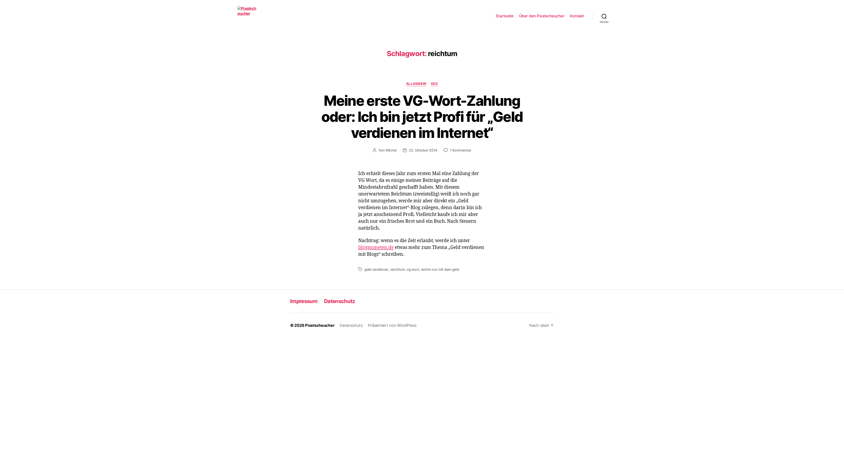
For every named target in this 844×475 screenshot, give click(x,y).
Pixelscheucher (319, 325)
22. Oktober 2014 (423, 150)
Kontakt (577, 16)
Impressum (303, 301)
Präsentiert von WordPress (392, 325)
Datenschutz (339, 301)
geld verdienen (376, 269)
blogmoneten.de (376, 247)
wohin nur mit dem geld (440, 269)
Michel (391, 150)
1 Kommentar (460, 150)
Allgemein (416, 84)
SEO (434, 84)
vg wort (413, 269)
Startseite (505, 16)
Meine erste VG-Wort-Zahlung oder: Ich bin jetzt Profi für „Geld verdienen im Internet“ (422, 116)
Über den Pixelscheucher (542, 16)
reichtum (397, 269)
